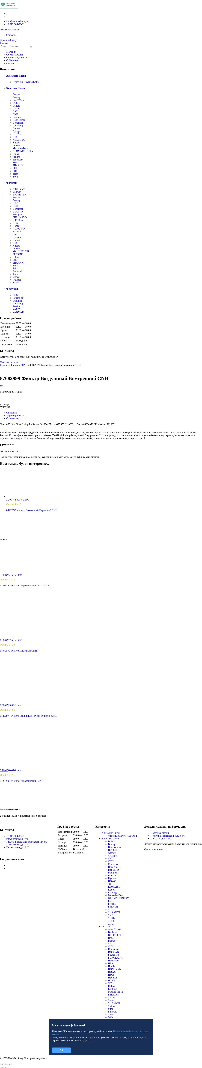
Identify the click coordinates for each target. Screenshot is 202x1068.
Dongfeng (18, 125)
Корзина (11, 35)
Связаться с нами (9, 362)
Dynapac (17, 131)
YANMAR (18, 312)
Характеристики (15, 415)
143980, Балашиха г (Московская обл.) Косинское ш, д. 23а (27, 843)
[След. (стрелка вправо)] (4, 1067)
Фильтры (11, 182)
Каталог (4, 43)
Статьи (10, 63)
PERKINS (18, 254)
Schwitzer (18, 159)
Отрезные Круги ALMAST (27, 82)
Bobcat (16, 94)
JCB (15, 137)
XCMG (16, 282)
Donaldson (18, 122)
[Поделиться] (4, 1064)
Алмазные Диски (16, 75)
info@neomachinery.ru (17, 21)
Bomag (16, 97)
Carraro (16, 105)
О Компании (13, 60)
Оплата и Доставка (16, 57)
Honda (16, 225)
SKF (15, 168)
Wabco (16, 277)
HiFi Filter (18, 220)
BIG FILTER (19, 194)
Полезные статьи (160, 833)
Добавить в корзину (101, 399)
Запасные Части (15, 88)
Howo (16, 234)
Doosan (16, 128)
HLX (15, 223)
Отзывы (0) (12, 418)
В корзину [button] (17, 532)
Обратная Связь (14, 54)
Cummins (17, 117)
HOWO (17, 134)
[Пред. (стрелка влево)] (1, 1067)
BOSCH (17, 103)
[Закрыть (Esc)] (1, 1064)
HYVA (16, 240)
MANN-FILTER (21, 251)
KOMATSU (19, 139)
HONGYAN (19, 228)
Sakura (16, 257)
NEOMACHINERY (23, 151)
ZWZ (15, 176)
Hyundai (17, 237)
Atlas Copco (19, 189)
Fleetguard (18, 214)
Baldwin (17, 191)
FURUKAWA (20, 217)
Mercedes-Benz (20, 148)
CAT (15, 111)
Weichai (17, 279)
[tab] (104, 412)
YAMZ (16, 309)
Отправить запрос (9, 29)
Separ (15, 260)
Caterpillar (18, 298)
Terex (15, 173)
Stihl (15, 268)
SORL (16, 171)
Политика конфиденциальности (168, 835)
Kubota (16, 142)
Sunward (17, 271)
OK (61, 1050)
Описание (11, 412)
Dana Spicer (19, 120)
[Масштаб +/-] (10, 1064)
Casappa (17, 108)
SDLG (16, 162)
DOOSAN (18, 211)
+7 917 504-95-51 (15, 24)
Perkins (16, 156)
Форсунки (12, 288)
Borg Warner (19, 100)
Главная (4, 365)
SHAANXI (18, 165)
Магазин (11, 51)
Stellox (16, 265)
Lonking (17, 145)
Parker (16, 154)
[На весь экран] (7, 1064)
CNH (15, 114)
